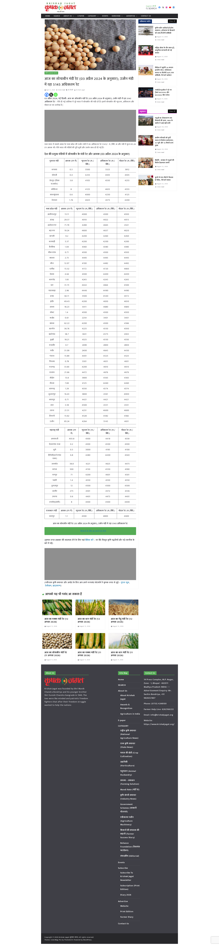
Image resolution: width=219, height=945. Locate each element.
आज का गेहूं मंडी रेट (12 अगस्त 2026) (121, 620)
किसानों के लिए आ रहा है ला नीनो (93, 531)
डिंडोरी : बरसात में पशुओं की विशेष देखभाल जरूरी (164, 161)
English (149, 6)
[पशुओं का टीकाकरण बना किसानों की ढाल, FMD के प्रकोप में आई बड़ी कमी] (145, 124)
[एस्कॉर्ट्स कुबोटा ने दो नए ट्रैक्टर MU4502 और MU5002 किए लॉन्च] (145, 96)
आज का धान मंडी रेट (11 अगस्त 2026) (122, 654)
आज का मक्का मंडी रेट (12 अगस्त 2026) (56, 620)
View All (172, 21)
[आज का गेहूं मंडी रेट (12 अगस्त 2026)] (123, 601)
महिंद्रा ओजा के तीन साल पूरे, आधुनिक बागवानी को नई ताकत (165, 50)
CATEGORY (92, 16)
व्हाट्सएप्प (57, 585)
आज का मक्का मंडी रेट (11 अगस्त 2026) (89, 654)
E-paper (81, 16)
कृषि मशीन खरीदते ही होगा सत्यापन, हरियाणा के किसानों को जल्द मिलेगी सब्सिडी (165, 30)
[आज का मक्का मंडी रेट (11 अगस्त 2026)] (90, 634)
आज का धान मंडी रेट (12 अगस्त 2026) (89, 620)
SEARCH (57, 16)
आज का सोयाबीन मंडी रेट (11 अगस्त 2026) (55, 654)
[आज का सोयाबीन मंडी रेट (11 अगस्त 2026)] (57, 634)
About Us (68, 16)
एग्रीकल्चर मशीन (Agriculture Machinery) (127, 821)
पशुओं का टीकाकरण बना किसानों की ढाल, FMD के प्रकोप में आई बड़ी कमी (164, 121)
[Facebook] (47, 95)
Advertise (130, 16)
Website (124, 906)
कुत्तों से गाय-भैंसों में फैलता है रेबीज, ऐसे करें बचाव (164, 178)
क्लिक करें (89, 540)
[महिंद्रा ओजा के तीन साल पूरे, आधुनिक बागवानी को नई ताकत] (145, 54)
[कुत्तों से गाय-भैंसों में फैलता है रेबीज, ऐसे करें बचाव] (145, 183)
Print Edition (126, 911)
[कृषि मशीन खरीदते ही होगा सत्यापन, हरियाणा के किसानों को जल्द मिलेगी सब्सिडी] (145, 34)
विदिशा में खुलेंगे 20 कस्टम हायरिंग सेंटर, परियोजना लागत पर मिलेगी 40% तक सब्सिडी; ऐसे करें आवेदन (164, 71)
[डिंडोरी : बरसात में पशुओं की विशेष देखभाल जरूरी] (145, 165)
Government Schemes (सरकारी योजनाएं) (128, 808)
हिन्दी (154, 6)
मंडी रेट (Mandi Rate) (51, 73)
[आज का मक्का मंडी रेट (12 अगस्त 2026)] (57, 601)
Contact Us (146, 16)
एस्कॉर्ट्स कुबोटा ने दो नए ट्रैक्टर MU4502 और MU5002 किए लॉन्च (163, 92)
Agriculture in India (130, 714)
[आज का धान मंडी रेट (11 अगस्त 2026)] (123, 634)
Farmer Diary (126, 917)
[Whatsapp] (56, 95)
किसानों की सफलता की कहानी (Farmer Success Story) (129, 833)
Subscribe (116, 16)
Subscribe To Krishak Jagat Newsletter (127, 876)
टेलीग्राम (48, 585)
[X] (51, 95)
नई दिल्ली (70, 90)
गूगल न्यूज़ (124, 582)
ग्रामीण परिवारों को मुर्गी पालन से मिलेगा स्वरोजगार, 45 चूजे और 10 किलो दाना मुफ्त (164, 142)
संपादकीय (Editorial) (129, 856)
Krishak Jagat (80, 90)
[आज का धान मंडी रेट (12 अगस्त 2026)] (90, 601)
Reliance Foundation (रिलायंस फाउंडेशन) (130, 846)
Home (47, 16)
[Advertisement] (90, 126)
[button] (73, 16)
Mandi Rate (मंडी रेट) (129, 789)
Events (105, 16)
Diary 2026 (125, 895)
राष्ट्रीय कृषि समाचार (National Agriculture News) (129, 734)
